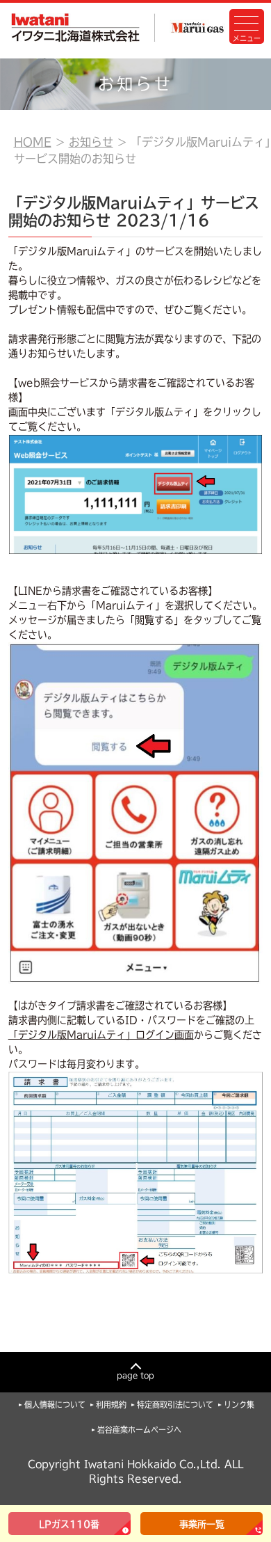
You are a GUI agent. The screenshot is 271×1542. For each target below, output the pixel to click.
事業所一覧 (201, 1524)
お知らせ (91, 142)
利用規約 (111, 1404)
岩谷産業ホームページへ (139, 1429)
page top (135, 1375)
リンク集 (239, 1404)
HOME (32, 142)
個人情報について (54, 1404)
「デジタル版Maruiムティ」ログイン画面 (101, 1035)
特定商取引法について (175, 1404)
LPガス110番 (69, 1524)
